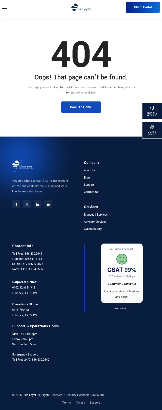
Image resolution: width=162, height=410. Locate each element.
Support (89, 185)
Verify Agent (152, 133)
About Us (90, 170)
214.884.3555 (34, 269)
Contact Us (91, 192)
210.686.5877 (34, 264)
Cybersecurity (93, 229)
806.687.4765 (33, 259)
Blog (87, 178)
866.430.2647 (33, 254)
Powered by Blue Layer (121, 308)
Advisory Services (95, 222)
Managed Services (96, 215)
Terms (66, 403)
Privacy (80, 403)
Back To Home (81, 107)
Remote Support (152, 114)
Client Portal (143, 7)
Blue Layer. (30, 395)
